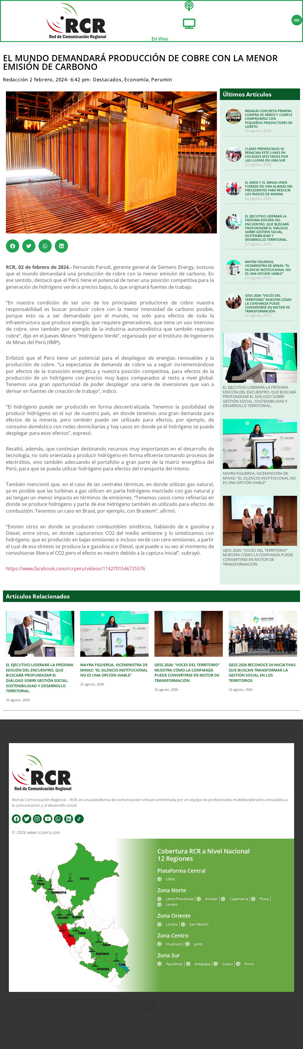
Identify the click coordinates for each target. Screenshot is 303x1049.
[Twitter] (26, 818)
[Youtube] (47, 818)
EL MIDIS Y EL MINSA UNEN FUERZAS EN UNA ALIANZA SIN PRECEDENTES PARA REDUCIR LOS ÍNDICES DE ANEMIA (268, 188)
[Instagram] (37, 818)
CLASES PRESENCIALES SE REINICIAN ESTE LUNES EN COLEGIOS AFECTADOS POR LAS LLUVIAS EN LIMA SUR (266, 154)
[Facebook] (16, 818)
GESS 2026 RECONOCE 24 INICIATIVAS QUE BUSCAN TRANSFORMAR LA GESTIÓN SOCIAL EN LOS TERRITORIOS (262, 672)
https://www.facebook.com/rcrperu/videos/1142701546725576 (75, 568)
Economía (136, 79)
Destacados (107, 79)
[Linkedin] (68, 818)
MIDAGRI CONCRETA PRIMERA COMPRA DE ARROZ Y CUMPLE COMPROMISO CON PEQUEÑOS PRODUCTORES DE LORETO (268, 119)
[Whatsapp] (58, 818)
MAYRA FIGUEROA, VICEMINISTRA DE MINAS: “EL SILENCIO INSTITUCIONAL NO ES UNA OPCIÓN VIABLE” (268, 267)
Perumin (161, 79)
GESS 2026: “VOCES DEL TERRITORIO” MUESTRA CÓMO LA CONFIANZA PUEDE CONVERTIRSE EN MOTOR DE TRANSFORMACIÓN (268, 303)
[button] (12, 246)
